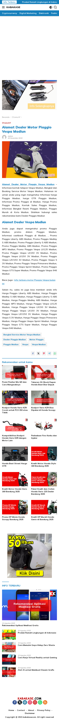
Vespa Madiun (39, 344)
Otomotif (6, 123)
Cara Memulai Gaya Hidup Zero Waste (36, 645)
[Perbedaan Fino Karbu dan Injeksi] (44, 426)
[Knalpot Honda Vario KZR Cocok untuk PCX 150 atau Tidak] (15, 398)
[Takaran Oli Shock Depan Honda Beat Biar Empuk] (44, 372)
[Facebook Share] (33, 353)
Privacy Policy (43, 710)
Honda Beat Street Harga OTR (14, 464)
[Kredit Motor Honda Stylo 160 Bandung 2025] (44, 454)
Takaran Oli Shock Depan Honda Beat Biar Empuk (43, 383)
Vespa (25, 344)
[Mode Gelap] (50, 7)
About (31, 710)
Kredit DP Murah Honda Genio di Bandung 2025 (42, 518)
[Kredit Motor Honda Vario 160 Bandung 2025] (15, 479)
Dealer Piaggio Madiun (14, 339)
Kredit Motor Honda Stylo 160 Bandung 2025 (43, 464)
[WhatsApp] (40, 702)
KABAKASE (13, 7)
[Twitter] (20, 702)
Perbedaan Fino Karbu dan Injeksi (44, 436)
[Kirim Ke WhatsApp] (55, 353)
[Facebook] (14, 702)
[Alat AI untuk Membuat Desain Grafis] (9, 672)
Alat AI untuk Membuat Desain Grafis (36, 670)
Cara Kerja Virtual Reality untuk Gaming (37, 657)
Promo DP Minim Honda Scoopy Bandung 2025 (13, 518)
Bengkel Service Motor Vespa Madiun (21, 334)
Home (11, 710)
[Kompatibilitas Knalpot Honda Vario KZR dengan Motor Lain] (15, 426)
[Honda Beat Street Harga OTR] (15, 454)
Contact (21, 710)
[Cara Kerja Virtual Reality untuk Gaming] (9, 659)
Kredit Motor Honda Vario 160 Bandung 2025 (14, 490)
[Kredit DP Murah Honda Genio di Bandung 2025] (44, 507)
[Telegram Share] (49, 353)
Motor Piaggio (36, 339)
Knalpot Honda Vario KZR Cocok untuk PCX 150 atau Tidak (15, 410)
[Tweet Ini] (38, 353)
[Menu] (4, 7)
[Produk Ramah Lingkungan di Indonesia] (9, 635)
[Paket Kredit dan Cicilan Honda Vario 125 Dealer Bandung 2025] (44, 479)
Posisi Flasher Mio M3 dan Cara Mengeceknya (14, 383)
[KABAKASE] (29, 698)
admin (10, 136)
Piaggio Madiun (11, 344)
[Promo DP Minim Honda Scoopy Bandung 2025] (15, 507)
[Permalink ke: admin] (4, 137)
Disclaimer (30, 713)
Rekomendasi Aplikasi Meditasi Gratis (20, 625)
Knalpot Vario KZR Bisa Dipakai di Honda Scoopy (43, 408)
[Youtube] (35, 702)
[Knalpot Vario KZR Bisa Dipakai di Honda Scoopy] (44, 398)
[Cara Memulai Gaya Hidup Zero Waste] (9, 647)
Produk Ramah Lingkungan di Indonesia (36, 2)
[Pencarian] (55, 7)
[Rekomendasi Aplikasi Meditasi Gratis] (29, 605)
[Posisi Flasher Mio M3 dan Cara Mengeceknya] (15, 372)
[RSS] (45, 702)
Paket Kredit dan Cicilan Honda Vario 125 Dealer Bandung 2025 (42, 491)
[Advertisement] (29, 46)
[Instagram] (30, 702)
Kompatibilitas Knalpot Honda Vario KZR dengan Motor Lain (14, 438)
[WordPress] (25, 702)
